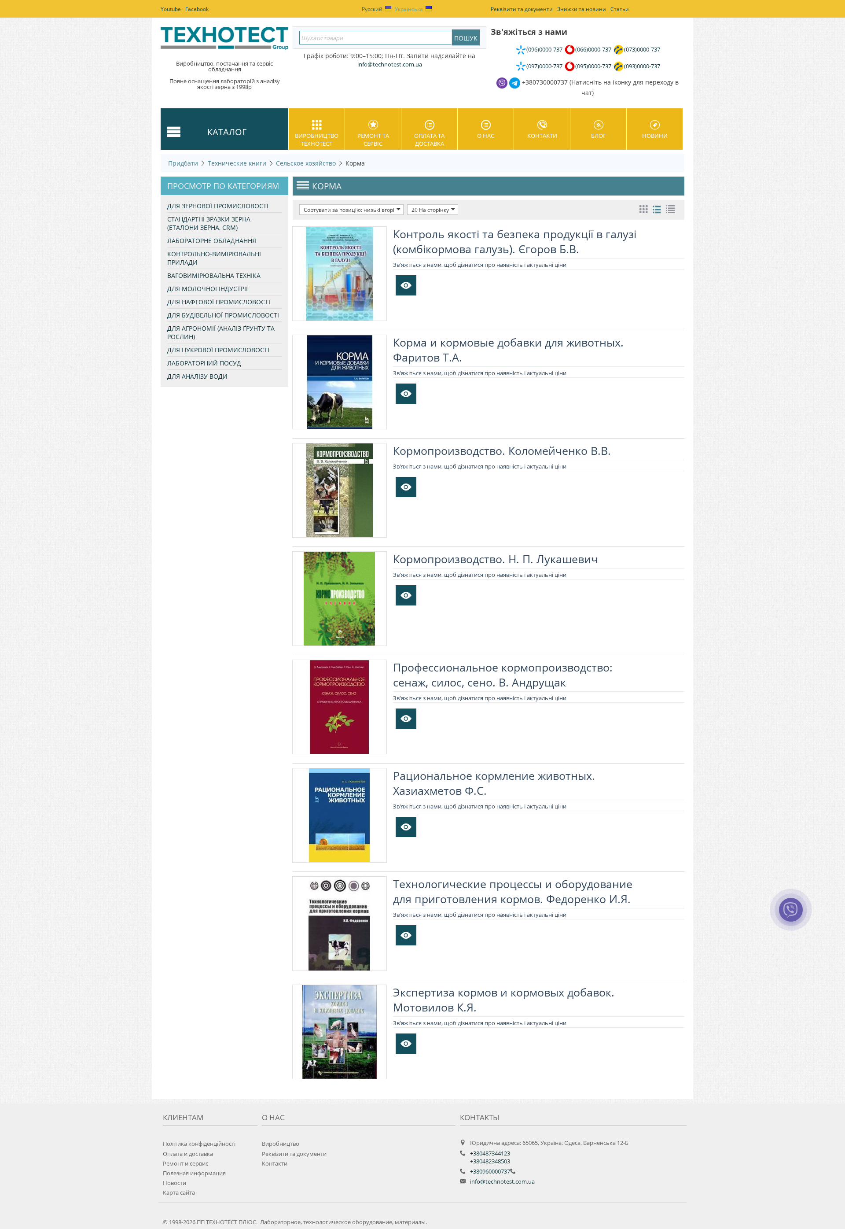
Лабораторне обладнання (211, 240)
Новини (655, 136)
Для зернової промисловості (217, 206)
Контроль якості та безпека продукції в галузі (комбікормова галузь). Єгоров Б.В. (514, 241)
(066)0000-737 (593, 49)
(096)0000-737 (544, 49)
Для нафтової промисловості (218, 302)
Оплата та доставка (429, 140)
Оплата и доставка (188, 1154)
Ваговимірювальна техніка (214, 275)
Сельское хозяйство (306, 163)
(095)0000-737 (593, 66)
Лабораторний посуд (204, 363)
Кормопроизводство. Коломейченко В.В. (502, 450)
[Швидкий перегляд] (406, 285)
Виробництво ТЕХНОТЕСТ (316, 140)
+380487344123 (490, 1153)
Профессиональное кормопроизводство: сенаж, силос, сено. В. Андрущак (503, 675)
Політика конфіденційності (199, 1144)
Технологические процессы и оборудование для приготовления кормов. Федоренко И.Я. (512, 891)
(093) (642, 66)
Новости (174, 1183)
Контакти (542, 136)
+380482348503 (490, 1161)
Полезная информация (194, 1173)
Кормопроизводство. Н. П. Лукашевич (495, 558)
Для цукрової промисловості (218, 350)
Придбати (183, 163)
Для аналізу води (197, 376)
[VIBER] (791, 915)
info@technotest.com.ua (502, 1181)
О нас (485, 136)
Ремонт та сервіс (373, 140)
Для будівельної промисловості (223, 315)
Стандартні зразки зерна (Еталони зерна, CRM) (208, 223)
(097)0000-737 (544, 66)
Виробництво (280, 1144)
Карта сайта (179, 1192)
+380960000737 (490, 1171)
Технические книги (237, 163)
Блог (598, 136)
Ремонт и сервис (185, 1163)
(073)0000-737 (642, 49)
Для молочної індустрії (207, 288)
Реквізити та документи (294, 1154)
